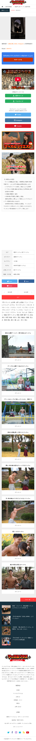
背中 (31, 345)
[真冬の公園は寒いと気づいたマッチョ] (18, 449)
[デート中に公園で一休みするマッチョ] (18, 382)
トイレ (7, 307)
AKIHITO (8, 48)
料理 (7, 317)
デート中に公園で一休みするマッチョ (18, 366)
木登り (15, 317)
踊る (9, 320)
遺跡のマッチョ (4, 10)
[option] (18, 609)
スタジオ (29, 305)
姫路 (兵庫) (17, 274)
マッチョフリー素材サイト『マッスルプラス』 (21, 738)
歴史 (19, 317)
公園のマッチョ (12, 345)
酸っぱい (17, 320)
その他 (15, 261)
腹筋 (31, 378)
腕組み (23, 317)
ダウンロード (18, 360)
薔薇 (27, 317)
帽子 (25, 315)
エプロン (12, 305)
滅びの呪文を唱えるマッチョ (18, 564)
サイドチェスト (21, 305)
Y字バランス (6, 302)
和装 (18, 315)
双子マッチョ (12, 315)
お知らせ (18, 696)
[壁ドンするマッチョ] (18, 548)
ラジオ (19, 312)
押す (3, 317)
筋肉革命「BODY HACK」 (18, 720)
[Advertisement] (18, 232)
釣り (22, 320)
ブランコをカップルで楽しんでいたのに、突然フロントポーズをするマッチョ (18, 400)
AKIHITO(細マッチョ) (20, 265)
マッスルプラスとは (18, 693)
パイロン (13, 307)
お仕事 (13, 302)
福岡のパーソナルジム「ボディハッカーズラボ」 (18, 716)
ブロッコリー (6, 310)
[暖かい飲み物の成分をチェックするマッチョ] (18, 482)
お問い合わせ (18, 706)
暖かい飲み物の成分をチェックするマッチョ (18, 465)
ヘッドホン (19, 310)
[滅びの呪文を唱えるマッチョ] (18, 581)
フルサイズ (19, 101)
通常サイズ (19, 96)
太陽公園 (10, 43)
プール (13, 310)
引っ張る (30, 315)
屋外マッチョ (17, 252)
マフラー (13, 312)
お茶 (17, 302)
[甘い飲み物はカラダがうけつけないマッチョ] (18, 514)
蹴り (12, 320)
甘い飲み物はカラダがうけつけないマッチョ (18, 498)
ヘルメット (27, 310)
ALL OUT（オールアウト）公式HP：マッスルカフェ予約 (18, 723)
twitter (15, 43)
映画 (10, 317)
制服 (5, 315)
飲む (26, 320)
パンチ (19, 307)
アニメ (26, 302)
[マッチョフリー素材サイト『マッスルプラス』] (18, 2)
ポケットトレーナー (18, 726)
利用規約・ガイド (18, 700)
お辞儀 (21, 302)
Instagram (21, 43)
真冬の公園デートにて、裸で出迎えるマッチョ (18, 333)
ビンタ (31, 307)
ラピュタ (24, 312)
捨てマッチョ (25, 252)
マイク (7, 312)
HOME (18, 690)
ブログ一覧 (27, 599)
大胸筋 (18, 412)
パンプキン (25, 307)
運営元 (18, 703)
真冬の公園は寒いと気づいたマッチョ (18, 432)
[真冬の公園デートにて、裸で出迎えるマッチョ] (18, 349)
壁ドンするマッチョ (18, 531)
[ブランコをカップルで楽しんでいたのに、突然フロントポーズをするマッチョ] (18, 416)
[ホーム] (2, 6)
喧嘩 (21, 315)
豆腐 (5, 320)
